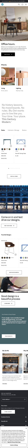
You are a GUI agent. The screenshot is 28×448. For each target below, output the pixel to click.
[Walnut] (5, 149)
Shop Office (7, 54)
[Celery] (19, 149)
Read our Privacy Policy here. (14, 442)
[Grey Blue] (21, 149)
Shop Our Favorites (14, 272)
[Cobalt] (16, 149)
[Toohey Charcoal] (9, 258)
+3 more (16, 151)
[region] (14, 437)
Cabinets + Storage (13, 130)
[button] (8, 168)
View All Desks (14, 176)
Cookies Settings (14, 445)
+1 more (2, 151)
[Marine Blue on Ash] (2, 149)
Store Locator (8, 411)
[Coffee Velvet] (2, 258)
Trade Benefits (8, 336)
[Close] (26, 428)
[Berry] (23, 149)
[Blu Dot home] (2, 4)
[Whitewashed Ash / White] (7, 149)
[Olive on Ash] (9, 149)
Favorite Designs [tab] (6, 234)
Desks (3, 130)
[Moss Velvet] (5, 258)
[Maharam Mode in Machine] (7, 258)
